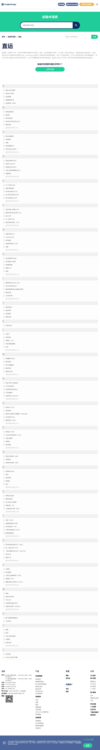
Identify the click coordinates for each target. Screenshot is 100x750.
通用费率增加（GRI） (12, 243)
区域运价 (8, 654)
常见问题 (93, 704)
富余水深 (8, 557)
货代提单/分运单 (11, 261)
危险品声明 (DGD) (11, 160)
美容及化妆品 (94, 698)
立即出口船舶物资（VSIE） (14, 575)
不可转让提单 (10, 386)
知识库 (68, 678)
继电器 (8, 481)
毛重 (7, 247)
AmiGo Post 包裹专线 (41, 712)
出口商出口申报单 (11, 502)
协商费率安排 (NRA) (12, 389)
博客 (67, 675)
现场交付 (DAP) (10, 164)
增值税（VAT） (10, 578)
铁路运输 (38, 707)
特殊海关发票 (10, 496)
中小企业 (93, 684)
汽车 (91, 700)
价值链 (8, 569)
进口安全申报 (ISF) (11, 286)
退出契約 (8, 410)
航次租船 (8, 572)
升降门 (8, 334)
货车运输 (38, 709)
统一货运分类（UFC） (12, 548)
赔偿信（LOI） (10, 340)
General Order (10, 237)
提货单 (8, 115)
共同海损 (8, 240)
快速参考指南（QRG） (12, 462)
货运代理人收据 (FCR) (12, 209)
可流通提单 (9, 392)
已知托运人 (9, 325)
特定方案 (38, 689)
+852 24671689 (23, 675)
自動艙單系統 (10, 100)
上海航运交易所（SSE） (13, 508)
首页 (3, 37)
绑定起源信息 (10, 112)
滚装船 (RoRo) (10, 471)
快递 (36, 704)
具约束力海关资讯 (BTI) (13, 121)
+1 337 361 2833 (10, 684)
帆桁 (7, 633)
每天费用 (8, 445)
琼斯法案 (8, 317)
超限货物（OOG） (11, 420)
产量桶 (8, 639)
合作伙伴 (93, 709)
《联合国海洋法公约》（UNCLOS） (16, 551)
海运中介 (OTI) (10, 407)
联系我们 (93, 715)
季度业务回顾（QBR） (12, 456)
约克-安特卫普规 (11, 636)
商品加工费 (9, 371)
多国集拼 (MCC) (10, 358)
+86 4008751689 (10, 682)
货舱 (7, 142)
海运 (36, 702)
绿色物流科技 (39, 681)
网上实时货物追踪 (40, 684)
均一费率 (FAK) (10, 219)
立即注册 (50, 69)
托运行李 (8, 554)
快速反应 (8, 459)
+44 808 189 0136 (10, 686)
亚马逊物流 (38, 693)
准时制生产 (9, 307)
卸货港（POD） (10, 432)
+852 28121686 (23, 679)
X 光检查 (8, 621)
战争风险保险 (10, 596)
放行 (7, 484)
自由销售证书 (10, 146)
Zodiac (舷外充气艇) (12, 657)
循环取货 (8, 368)
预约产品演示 (86, 4)
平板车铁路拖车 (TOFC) (13, 530)
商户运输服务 (10, 365)
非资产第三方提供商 (12, 383)
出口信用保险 (39, 723)
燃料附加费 (9, 118)
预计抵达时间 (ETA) (11, 191)
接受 (87, 746)
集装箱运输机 (10, 533)
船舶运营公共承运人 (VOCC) (14, 582)
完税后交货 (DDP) (11, 167)
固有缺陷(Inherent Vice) (13, 283)
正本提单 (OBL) (10, 417)
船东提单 (8, 362)
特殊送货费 (9, 499)
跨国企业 (93, 681)
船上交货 (8, 216)
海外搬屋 (61, 4)
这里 (78, 742)
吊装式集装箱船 (10, 344)
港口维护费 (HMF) (11, 258)
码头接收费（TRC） (12, 526)
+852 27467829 (14, 691)
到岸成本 (8, 337)
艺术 (91, 695)
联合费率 (8, 310)
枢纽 (7, 271)
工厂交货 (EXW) (10, 185)
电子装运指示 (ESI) (11, 198)
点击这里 (23, 691)
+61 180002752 (10, 688)
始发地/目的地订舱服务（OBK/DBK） (17, 414)
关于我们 (93, 675)
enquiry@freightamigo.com (16, 693)
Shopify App (39, 691)
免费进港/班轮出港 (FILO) (13, 213)
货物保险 (8, 139)
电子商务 (93, 686)
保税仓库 (8, 124)
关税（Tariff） (10, 520)
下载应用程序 (94, 712)
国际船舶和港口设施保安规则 (14, 289)
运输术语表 (12, 37)
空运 (36, 700)
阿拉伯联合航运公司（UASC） (15, 544)
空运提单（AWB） (11, 103)
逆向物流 (8, 478)
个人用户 (93, 689)
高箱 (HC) (8, 268)
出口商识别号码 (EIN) (12, 195)
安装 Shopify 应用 (72, 4)
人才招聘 (93, 706)
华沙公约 (8, 600)
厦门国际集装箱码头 (12, 618)
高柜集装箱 (9, 265)
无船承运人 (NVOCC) (12, 396)
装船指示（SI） (10, 505)
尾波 (7, 593)
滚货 (7, 474)
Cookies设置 (88, 739)
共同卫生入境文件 (11, 149)
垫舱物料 (8, 173)
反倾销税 (8, 97)
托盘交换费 (9, 438)
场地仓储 (8, 642)
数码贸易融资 (39, 725)
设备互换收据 (10, 188)
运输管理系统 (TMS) (12, 523)
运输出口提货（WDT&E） (13, 606)
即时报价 (38, 679)
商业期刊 (8, 313)
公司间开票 (9, 295)
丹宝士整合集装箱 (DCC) (13, 170)
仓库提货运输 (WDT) (12, 603)
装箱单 (8, 441)
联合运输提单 (10, 136)
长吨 (7, 347)
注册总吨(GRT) (10, 234)
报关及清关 (38, 686)
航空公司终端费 (10, 90)
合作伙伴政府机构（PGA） (14, 435)
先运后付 (38, 728)
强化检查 (8, 292)
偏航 (7, 629)
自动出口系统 (10, 93)
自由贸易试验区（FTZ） (13, 222)
